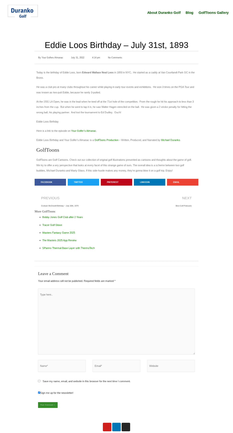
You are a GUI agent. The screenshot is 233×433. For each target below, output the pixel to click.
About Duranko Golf (164, 13)
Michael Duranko (170, 140)
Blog (189, 13)
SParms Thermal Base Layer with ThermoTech (68, 248)
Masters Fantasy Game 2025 (58, 232)
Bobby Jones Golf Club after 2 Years (62, 217)
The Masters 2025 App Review (59, 240)
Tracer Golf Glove (52, 224)
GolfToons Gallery (214, 13)
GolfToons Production (106, 140)
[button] (50, 182)
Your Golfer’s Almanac (83, 130)
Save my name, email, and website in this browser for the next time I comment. (86, 381)
